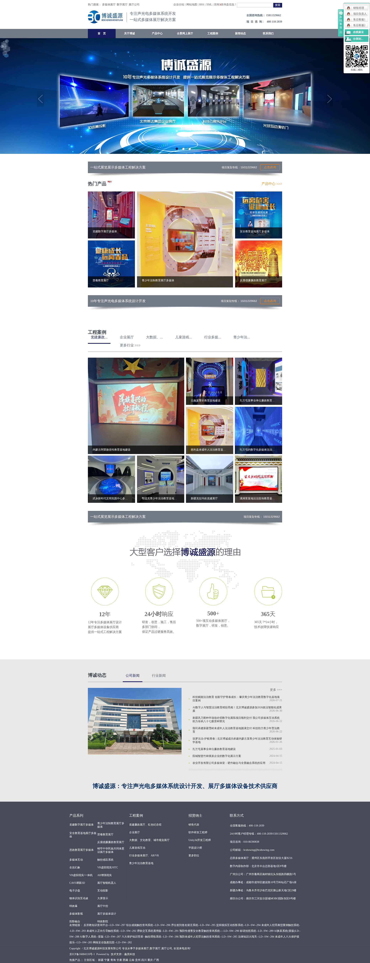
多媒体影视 (76, 913)
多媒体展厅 (109, 4)
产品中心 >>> (272, 184)
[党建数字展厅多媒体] (111, 214)
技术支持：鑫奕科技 (123, 954)
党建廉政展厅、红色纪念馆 (145, 824)
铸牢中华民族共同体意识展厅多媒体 (110, 850)
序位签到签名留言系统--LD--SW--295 (193, 925)
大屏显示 (102, 898)
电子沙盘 (74, 890)
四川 (144, 960)
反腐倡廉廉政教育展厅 (110, 842)
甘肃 (119, 960)
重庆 (150, 960)
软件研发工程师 (197, 832)
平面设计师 (195, 847)
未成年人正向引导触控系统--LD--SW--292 (111, 930)
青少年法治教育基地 (141, 863)
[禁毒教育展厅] (111, 263)
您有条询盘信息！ (225, 4)
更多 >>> (276, 689)
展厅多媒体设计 (106, 913)
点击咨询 (270, 167)
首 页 (102, 33)
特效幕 (73, 906)
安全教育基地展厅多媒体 (82, 835)
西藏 (125, 960)
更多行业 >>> (130, 345)
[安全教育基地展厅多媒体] (258, 214)
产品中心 (157, 33)
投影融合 (74, 921)
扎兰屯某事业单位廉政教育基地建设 (214, 749)
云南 (131, 960)
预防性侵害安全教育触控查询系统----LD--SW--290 (209, 930)
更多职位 (193, 855)
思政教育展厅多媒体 (81, 849)
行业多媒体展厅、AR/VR (144, 855)
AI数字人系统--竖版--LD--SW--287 (100, 936)
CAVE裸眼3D (77, 882)
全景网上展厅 (185, 33)
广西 (156, 960)
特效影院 (102, 921)
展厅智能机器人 (106, 882)
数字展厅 (122, 4)
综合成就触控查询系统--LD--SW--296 (148, 925)
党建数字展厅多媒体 (81, 824)
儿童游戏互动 (137, 847)
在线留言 (358, 32)
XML (209, 4)
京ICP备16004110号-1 (82, 954)
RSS (201, 4)
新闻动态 (240, 33)
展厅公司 (134, 4)
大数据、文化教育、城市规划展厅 (149, 840)
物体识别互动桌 (78, 898)
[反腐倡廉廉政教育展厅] (258, 263)
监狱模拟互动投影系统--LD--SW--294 (238, 925)
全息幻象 (74, 867)
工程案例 (212, 33)
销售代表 (193, 824)
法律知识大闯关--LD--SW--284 (256, 936)
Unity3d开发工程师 (199, 840)
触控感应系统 (105, 859)
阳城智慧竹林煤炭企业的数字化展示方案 (217, 756)
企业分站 (178, 4)
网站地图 (191, 4)
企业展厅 (134, 832)
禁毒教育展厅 (105, 834)
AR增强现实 (104, 875)
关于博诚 (129, 33)
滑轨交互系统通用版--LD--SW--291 (158, 930)
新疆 (100, 960)
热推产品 (74, 960)
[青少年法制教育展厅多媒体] (185, 239)
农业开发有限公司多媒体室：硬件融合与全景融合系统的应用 (229, 763)
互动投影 (102, 890)
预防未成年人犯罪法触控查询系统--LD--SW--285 (208, 936)
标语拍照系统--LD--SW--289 (256, 930)
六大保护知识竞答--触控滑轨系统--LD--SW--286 (150, 936)
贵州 (137, 960)
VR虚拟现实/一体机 (81, 875)
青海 (113, 960)
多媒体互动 (76, 859)
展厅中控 (102, 906)
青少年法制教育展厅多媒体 (110, 825)
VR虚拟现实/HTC (107, 867)
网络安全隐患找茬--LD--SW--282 (112, 942)
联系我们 (268, 33)
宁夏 (107, 960)
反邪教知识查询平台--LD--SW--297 (104, 925)
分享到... (358, 38)
